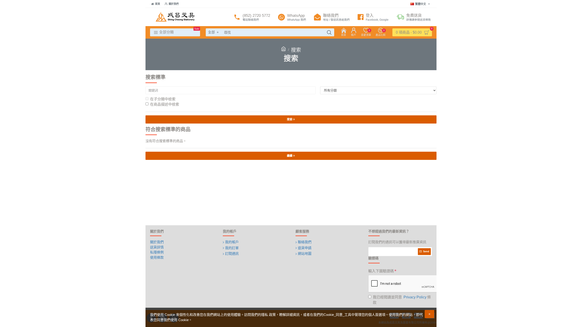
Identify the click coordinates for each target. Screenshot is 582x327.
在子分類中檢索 (163, 99)
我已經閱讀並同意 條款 (402, 300)
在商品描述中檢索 (164, 104)
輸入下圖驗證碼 (381, 271)
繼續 (289, 155)
